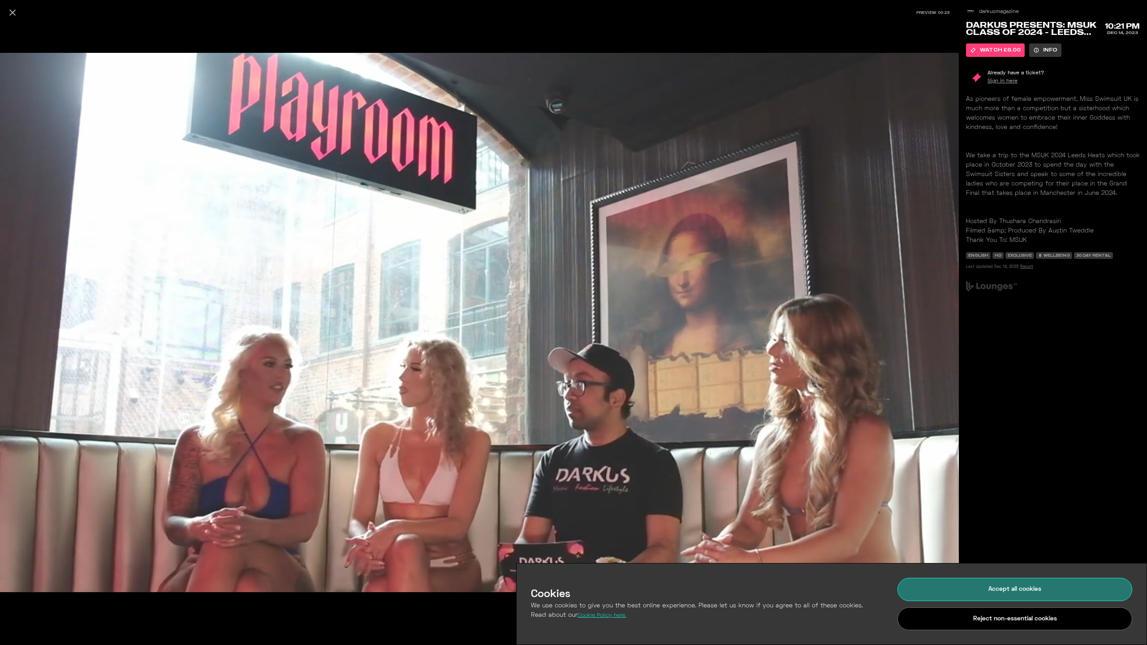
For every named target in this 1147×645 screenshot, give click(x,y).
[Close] (12, 12)
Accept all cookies (1014, 589)
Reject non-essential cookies (1015, 619)
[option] (995, 50)
